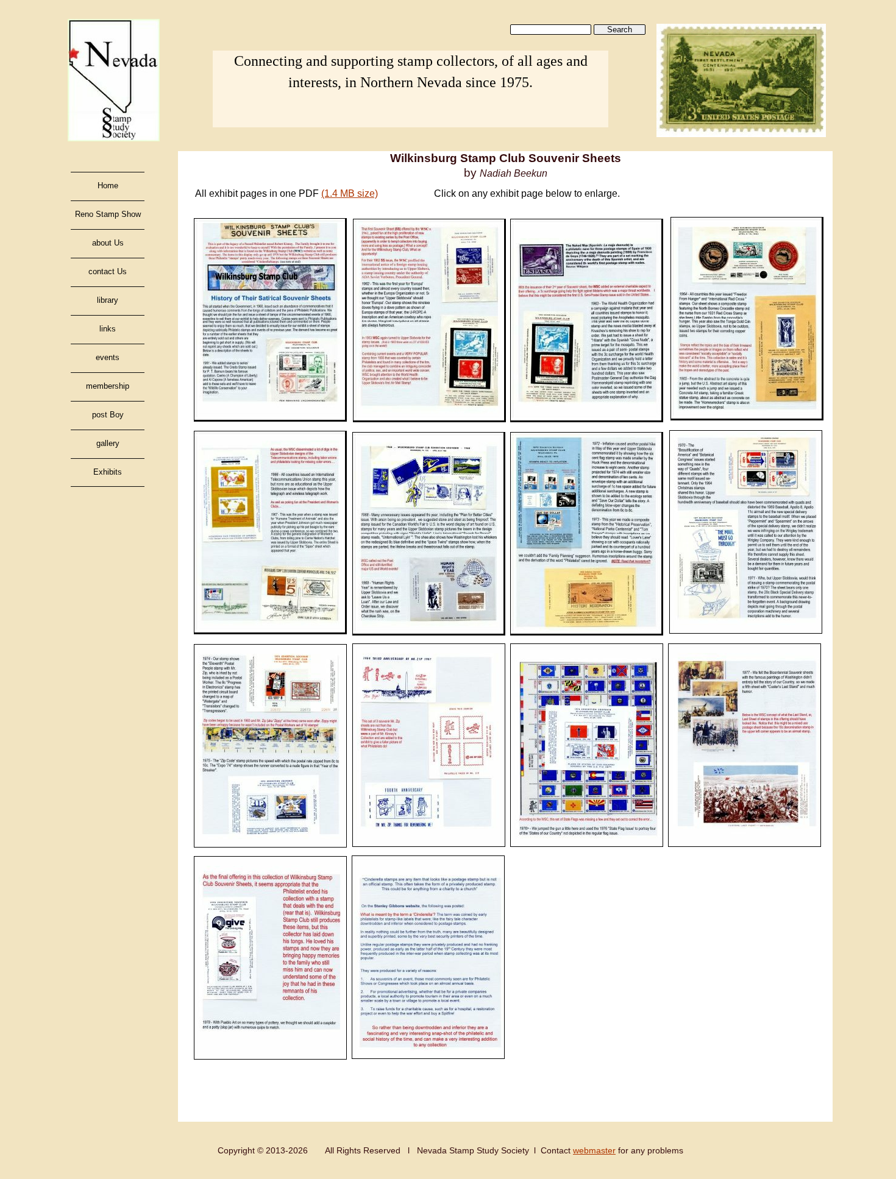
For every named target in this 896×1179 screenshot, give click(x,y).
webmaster (594, 1150)
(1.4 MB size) (349, 193)
